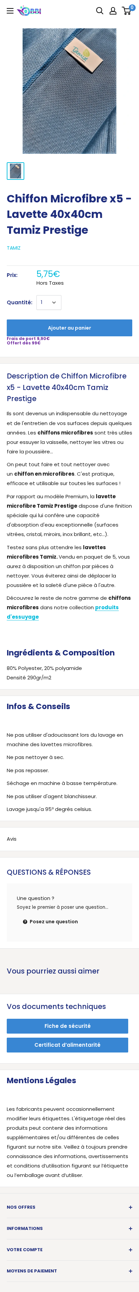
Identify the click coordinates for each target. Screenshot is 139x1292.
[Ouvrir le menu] (10, 10)
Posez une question (53, 921)
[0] (126, 11)
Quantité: (19, 302)
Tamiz (14, 248)
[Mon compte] (113, 11)
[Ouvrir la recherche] (100, 11)
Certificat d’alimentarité (67, 1044)
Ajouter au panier (69, 328)
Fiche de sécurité (68, 1026)
